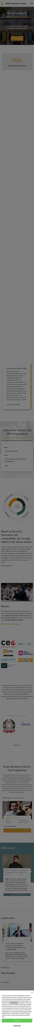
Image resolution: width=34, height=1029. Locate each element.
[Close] (32, 992)
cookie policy (14, 1002)
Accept (17, 1020)
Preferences (17, 1025)
